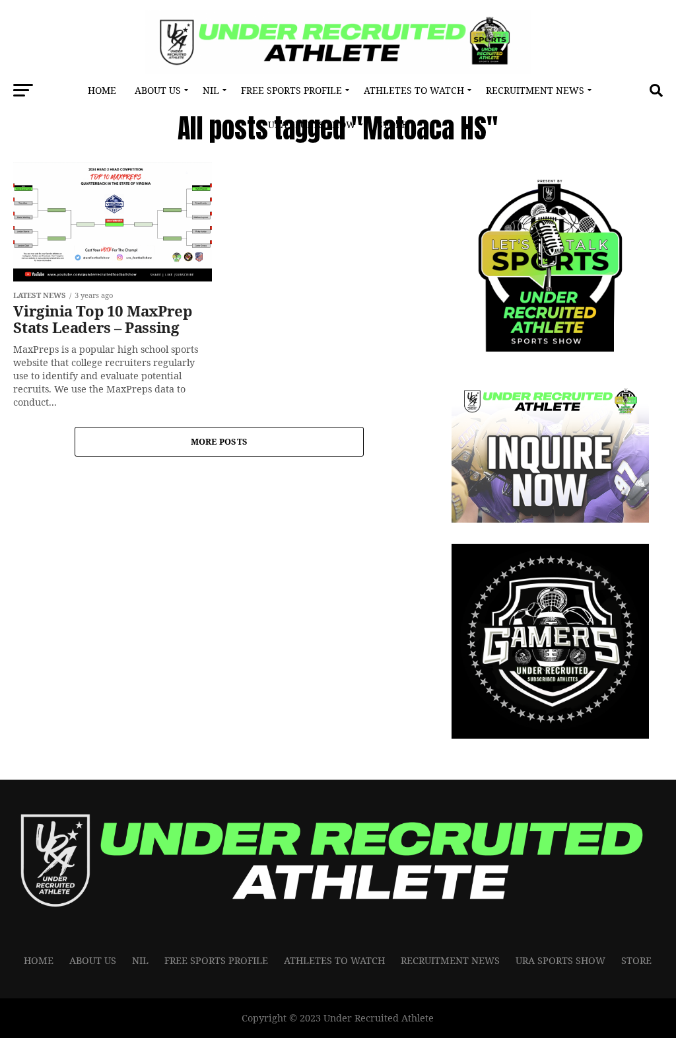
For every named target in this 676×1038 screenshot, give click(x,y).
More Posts (219, 441)
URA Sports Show (312, 124)
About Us (158, 90)
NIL (211, 90)
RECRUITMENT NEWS (535, 90)
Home (102, 90)
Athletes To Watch (414, 90)
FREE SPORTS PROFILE (291, 90)
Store (392, 124)
